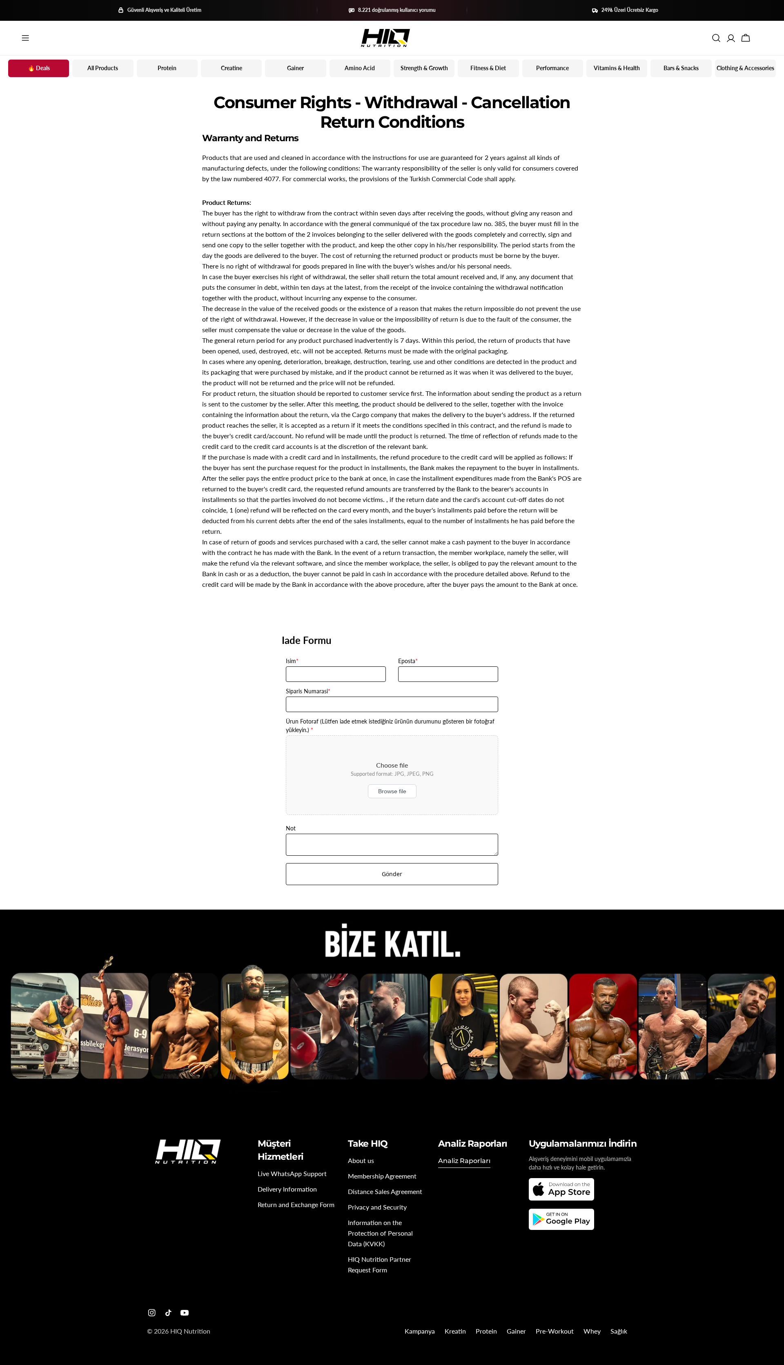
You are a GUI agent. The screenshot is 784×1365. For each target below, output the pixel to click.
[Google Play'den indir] (561, 1219)
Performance (552, 67)
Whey (592, 1331)
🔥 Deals (39, 67)
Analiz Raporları (464, 1161)
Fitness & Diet (488, 67)
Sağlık (618, 1331)
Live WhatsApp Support (292, 1173)
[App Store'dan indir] (561, 1189)
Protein (167, 67)
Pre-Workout (555, 1331)
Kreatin (455, 1331)
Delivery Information (287, 1189)
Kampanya (420, 1331)
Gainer (295, 67)
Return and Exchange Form (296, 1204)
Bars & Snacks (681, 67)
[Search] (716, 38)
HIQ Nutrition (190, 1331)
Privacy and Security (377, 1207)
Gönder (392, 874)
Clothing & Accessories (745, 67)
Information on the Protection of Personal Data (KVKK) (380, 1233)
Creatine (231, 67)
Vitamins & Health (617, 67)
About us (361, 1160)
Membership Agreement (382, 1176)
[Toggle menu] (25, 38)
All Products (102, 67)
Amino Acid (360, 67)
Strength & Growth (424, 67)
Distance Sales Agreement (385, 1191)
